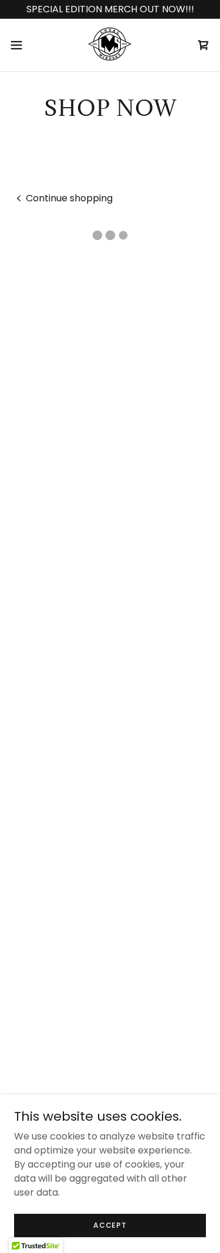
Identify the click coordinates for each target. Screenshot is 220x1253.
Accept (110, 1225)
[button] (20, 45)
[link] (109, 45)
